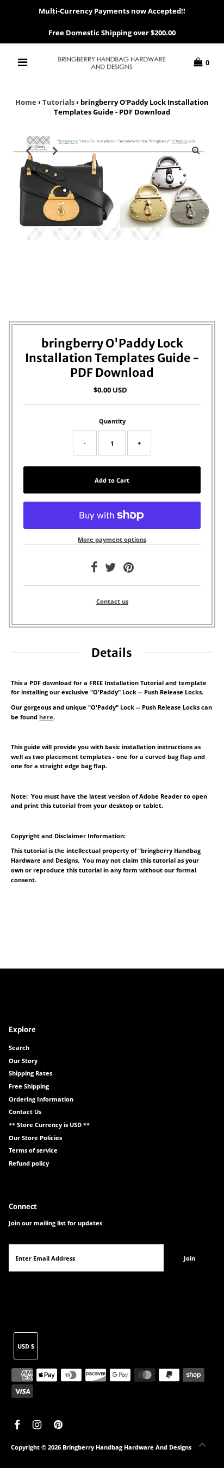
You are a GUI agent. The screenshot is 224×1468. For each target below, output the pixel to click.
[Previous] (28, 150)
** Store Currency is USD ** (49, 1125)
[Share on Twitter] (110, 569)
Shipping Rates (30, 1073)
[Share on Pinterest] (128, 569)
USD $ (25, 1346)
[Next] (55, 150)
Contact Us (25, 1112)
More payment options (112, 539)
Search (19, 1047)
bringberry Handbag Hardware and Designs (127, 1447)
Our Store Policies (35, 1138)
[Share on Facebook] (94, 569)
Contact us (112, 601)
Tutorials (58, 102)
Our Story (23, 1060)
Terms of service (33, 1150)
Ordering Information (41, 1099)
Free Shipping (29, 1086)
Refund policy (29, 1163)
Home (25, 102)
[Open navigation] (23, 62)
